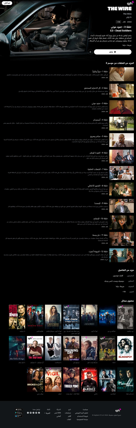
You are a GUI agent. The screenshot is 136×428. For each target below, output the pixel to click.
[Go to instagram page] (36, 413)
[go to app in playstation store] (19, 416)
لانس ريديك (108, 281)
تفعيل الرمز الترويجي (81, 413)
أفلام (69, 416)
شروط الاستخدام (82, 416)
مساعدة (85, 409)
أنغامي (59, 416)
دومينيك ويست (118, 281)
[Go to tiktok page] (33, 413)
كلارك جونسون (118, 275)
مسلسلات (68, 413)
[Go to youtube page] (31, 413)
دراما (117, 286)
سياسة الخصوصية (82, 419)
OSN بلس (57, 413)
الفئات (69, 419)
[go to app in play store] (19, 413)
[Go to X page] (28, 413)
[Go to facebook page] (39, 413)
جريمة (122, 286)
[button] (7, 3)
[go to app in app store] (19, 409)
